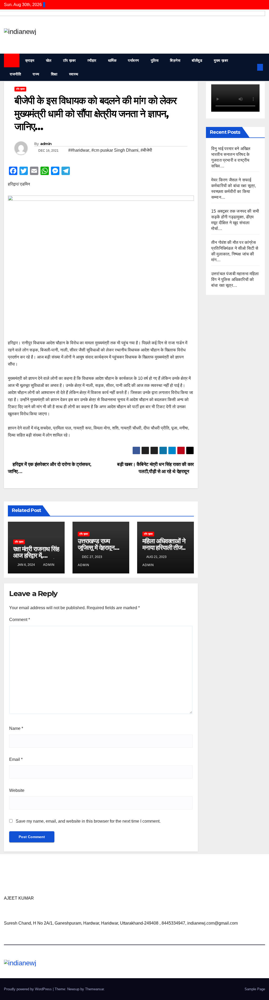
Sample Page (255, 989)
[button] (251, 67)
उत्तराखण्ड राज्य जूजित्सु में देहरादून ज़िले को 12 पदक (96, 547)
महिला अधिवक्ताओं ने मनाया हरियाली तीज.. (163, 544)
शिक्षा (54, 74)
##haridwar (78, 150)
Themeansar (94, 989)
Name (16, 728)
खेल (48, 60)
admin (46, 143)
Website (16, 790)
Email (16, 759)
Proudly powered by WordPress (28, 989)
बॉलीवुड (197, 60)
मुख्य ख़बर (221, 60)
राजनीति (15, 74)
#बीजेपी (146, 150)
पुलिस (155, 60)
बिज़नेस (175, 60)
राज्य (36, 74)
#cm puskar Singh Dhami (114, 150)
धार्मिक (112, 60)
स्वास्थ (73, 74)
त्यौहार (91, 60)
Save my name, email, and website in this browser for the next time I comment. (88, 821)
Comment (19, 619)
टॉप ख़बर (69, 60)
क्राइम (29, 60)
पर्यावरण (133, 60)
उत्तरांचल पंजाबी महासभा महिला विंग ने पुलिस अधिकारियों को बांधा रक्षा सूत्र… (235, 279)
